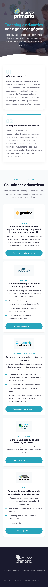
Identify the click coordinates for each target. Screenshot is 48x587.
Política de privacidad (21, 570)
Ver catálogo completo (22, 409)
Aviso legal (7, 570)
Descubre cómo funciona (22, 253)
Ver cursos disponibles (22, 460)
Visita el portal (22, 531)
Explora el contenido (22, 326)
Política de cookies (38, 570)
